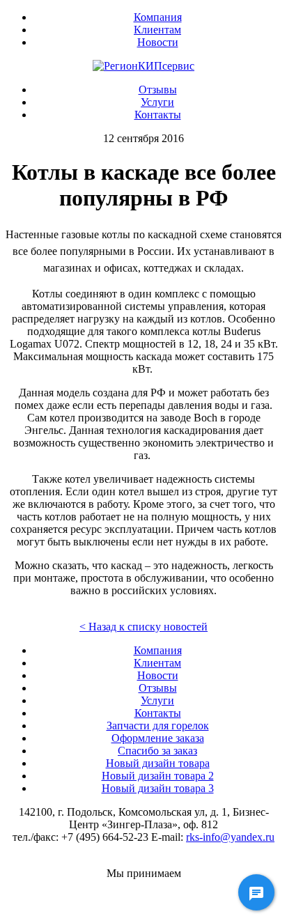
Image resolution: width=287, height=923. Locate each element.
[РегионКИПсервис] (143, 66)
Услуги (157, 102)
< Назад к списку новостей (143, 627)
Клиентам (157, 30)
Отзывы (158, 89)
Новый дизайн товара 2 (158, 776)
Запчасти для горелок (158, 725)
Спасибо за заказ (157, 751)
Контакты (157, 115)
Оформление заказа (157, 738)
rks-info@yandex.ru (230, 837)
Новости (157, 42)
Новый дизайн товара (158, 763)
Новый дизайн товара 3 (158, 788)
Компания (158, 17)
